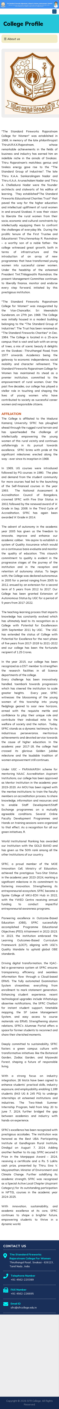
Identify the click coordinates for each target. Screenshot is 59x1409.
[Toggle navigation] (54, 11)
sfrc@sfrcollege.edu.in (24, 1307)
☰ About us (12, 39)
